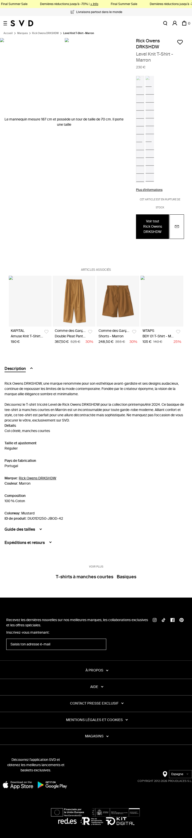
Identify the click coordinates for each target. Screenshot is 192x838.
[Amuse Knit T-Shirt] (30, 301)
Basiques (126, 576)
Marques (22, 33)
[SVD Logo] (21, 23)
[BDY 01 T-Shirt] (161, 301)
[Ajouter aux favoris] (180, 42)
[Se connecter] (174, 23)
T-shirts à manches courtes (84, 576)
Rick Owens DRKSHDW (45, 33)
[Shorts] (117, 301)
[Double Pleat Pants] (74, 301)
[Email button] (177, 226)
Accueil (8, 33)
